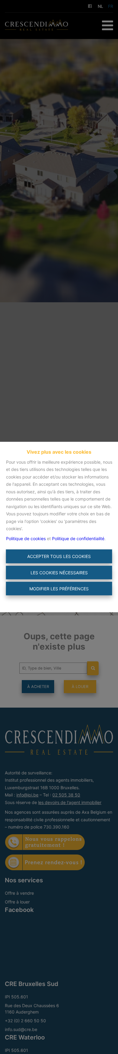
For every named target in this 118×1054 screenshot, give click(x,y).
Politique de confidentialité (78, 538)
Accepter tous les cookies (59, 556)
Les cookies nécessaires (59, 572)
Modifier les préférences (59, 588)
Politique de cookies (26, 538)
